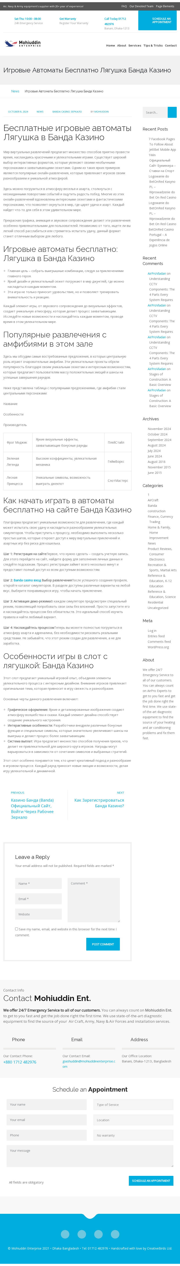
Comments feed (159, 641)
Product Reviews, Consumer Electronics (160, 554)
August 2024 (157, 445)
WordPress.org (158, 647)
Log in (152, 631)
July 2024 (154, 451)
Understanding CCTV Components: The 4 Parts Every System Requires (162, 289)
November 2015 (159, 467)
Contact (171, 45)
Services (134, 45)
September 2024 (159, 440)
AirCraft (153, 500)
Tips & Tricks (153, 45)
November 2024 (159, 429)
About (121, 45)
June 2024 (155, 456)
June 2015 (155, 473)
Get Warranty (67, 19)
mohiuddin (101, 111)
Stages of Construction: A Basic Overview (160, 379)
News (40, 111)
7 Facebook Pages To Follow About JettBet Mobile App (162, 144)
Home (110, 45)
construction (157, 511)
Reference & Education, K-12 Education (160, 580)
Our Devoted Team (141, 6)
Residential (155, 602)
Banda (152, 505)
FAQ (124, 6)
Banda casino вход (27, 580)
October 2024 (157, 434)
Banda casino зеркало (67, 111)
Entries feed (156, 636)
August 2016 (157, 462)
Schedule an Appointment (161, 20)
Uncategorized (158, 608)
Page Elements (165, 6)
